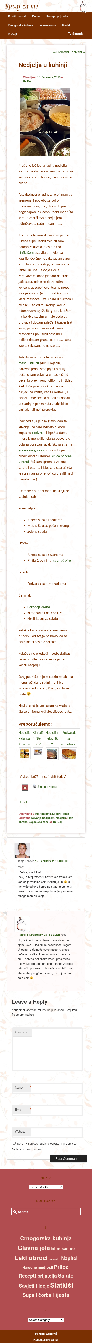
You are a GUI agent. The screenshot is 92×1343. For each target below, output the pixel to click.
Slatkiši (61, 1285)
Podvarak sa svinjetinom (69, 738)
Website (20, 1131)
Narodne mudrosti (37, 1267)
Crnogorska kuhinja (20, 25)
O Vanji (12, 34)
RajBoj (27, 81)
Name (23, 1087)
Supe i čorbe (37, 1294)
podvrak (38, 433)
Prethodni (61, 52)
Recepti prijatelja (57, 16)
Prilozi (62, 1266)
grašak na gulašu (31, 450)
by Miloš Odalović (46, 1334)
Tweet (23, 802)
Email (23, 1109)
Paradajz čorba (38, 607)
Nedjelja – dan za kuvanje (25, 738)
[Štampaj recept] (34, 786)
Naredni (78, 52)
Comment (22, 1032)
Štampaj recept (47, 786)
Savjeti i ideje (60, 814)
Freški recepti (17, 16)
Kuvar (36, 16)
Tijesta (60, 1294)
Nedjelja (61, 818)
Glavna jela (33, 1247)
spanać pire (62, 561)
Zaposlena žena (39, 822)
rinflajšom (26, 253)
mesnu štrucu (29, 363)
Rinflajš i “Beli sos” (38, 738)
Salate (65, 1275)
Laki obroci (31, 1257)
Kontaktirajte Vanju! (46, 1339)
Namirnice (54, 1259)
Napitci (69, 1258)
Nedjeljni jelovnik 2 (52, 738)
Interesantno (48, 25)
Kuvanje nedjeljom (42, 818)
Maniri (66, 25)
